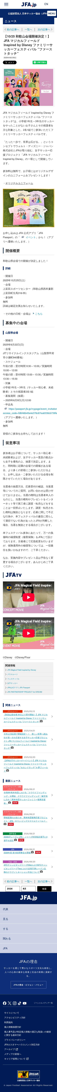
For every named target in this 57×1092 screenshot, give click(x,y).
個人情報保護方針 (12, 1026)
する (5, 929)
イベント (31, 237)
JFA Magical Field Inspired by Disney (21, 670)
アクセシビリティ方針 (14, 1017)
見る (5, 919)
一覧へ (28, 29)
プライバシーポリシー (14, 1039)
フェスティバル (13, 679)
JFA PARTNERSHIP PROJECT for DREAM (24, 692)
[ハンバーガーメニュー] (6, 4)
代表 (5, 909)
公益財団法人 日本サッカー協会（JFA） (28, 13)
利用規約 (8, 1022)
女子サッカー (12, 683)
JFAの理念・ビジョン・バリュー (28, 985)
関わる (7, 938)
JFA (5, 948)
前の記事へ (13, 29)
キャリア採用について (14, 1058)
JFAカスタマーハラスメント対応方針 (22, 1044)
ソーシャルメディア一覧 (43, 1003)
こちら (39, 313)
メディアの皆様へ (12, 1053)
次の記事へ (44, 29)
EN (46, 4)
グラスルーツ (12, 674)
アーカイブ (9, 1049)
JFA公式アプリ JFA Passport (18, 687)
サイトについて (11, 1012)
